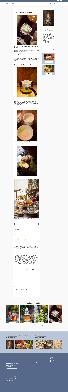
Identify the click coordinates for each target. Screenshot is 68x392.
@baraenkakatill (12, 336)
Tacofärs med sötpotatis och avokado (11, 378)
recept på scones (21, 218)
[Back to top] (61, 389)
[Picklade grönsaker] (12, 314)
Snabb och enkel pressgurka (41, 325)
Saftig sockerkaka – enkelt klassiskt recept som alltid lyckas (12, 374)
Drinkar (21, 360)
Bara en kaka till (42, 336)
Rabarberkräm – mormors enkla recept (11, 361)
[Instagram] (57, 1)
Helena (16, 238)
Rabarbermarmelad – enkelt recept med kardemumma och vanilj (11, 359)
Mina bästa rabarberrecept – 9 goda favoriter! (12, 363)
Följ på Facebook (48, 73)
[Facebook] (58, 1)
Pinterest (52, 360)
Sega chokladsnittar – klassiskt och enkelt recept (11, 369)
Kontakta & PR (37, 360)
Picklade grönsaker (12, 325)
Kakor (21, 362)
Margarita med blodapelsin (9, 380)
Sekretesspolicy (37, 362)
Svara (14, 234)
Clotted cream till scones (55, 325)
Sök (53, 49)
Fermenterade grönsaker (27, 325)
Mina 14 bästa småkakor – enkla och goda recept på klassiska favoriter (11, 366)
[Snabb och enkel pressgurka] (41, 314)
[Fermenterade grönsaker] (27, 314)
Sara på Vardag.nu (16, 229)
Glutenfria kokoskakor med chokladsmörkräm (9, 371)
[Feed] (61, 1)
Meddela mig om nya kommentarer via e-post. (20, 289)
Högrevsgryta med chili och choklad (11, 376)
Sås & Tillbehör (17, 10)
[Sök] (61, 3)
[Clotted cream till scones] (55, 314)
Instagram (52, 357)
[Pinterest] (60, 1)
